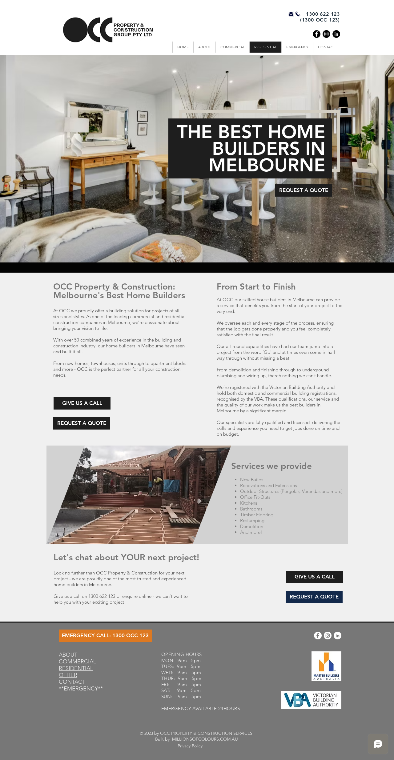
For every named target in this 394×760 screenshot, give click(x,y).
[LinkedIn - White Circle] (337, 635)
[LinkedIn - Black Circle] (336, 34)
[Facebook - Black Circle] (316, 34)
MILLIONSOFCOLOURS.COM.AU (205, 739)
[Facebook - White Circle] (318, 635)
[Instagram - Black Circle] (326, 34)
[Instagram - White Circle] (328, 635)
